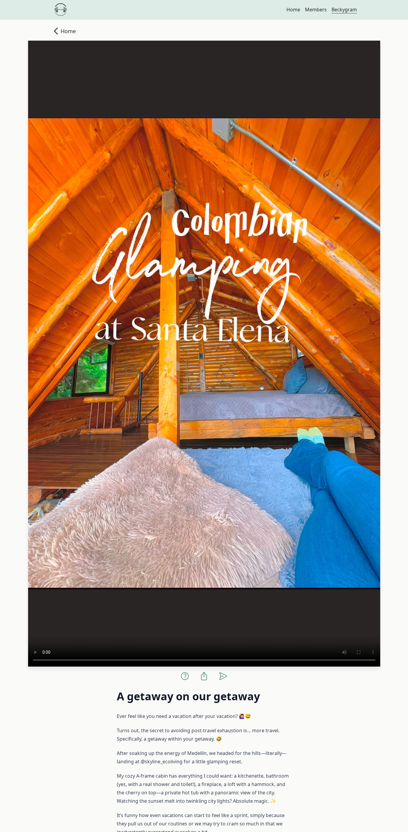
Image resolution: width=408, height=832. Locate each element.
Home (293, 9)
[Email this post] (223, 676)
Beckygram (344, 9)
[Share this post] (204, 676)
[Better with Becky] (60, 9)
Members (316, 9)
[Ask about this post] (185, 676)
